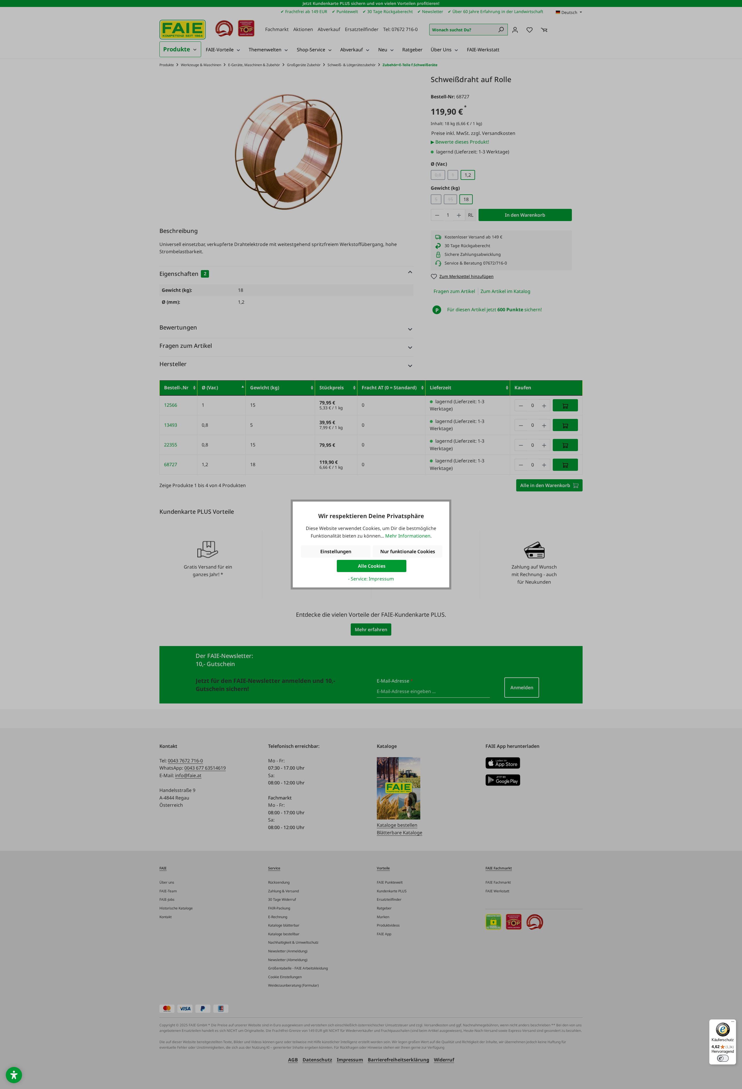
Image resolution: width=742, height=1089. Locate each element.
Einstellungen (335, 551)
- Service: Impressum (371, 579)
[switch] (723, 1058)
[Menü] (732, 1022)
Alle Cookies (371, 566)
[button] (14, 1075)
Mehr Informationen (407, 536)
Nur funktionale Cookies (407, 551)
